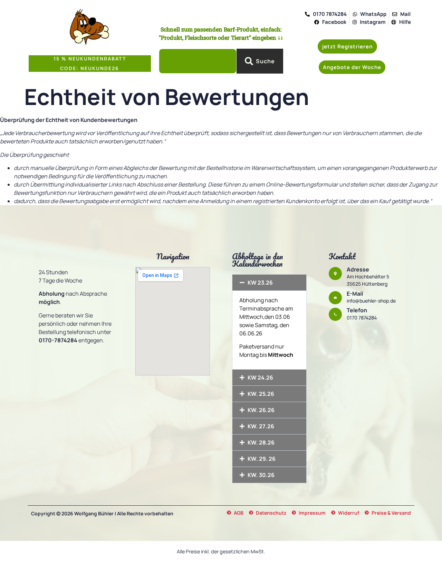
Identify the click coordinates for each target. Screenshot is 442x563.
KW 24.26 (260, 377)
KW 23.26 (260, 282)
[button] (352, 67)
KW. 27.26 (261, 426)
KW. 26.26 (261, 410)
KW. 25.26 (261, 394)
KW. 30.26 (261, 475)
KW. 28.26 (261, 442)
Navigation (172, 256)
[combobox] (198, 61)
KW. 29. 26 (262, 458)
